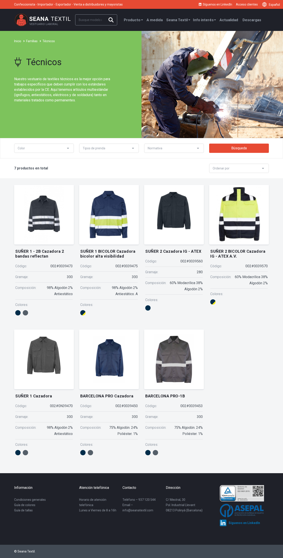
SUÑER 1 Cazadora (33, 396)
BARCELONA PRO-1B (165, 396)
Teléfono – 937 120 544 (139, 499)
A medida (155, 20)
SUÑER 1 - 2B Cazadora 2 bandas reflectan (39, 253)
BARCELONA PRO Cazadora (106, 396)
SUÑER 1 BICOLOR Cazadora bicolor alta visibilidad (107, 253)
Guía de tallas (23, 510)
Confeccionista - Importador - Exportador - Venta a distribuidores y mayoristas (68, 4)
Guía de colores (24, 505)
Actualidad (229, 20)
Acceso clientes (247, 4)
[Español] (265, 4)
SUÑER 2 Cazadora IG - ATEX (173, 251)
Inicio (17, 41)
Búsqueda (239, 148)
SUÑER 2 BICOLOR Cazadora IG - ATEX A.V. (237, 253)
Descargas (252, 20)
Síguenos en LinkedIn (217, 4)
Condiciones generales (30, 499)
